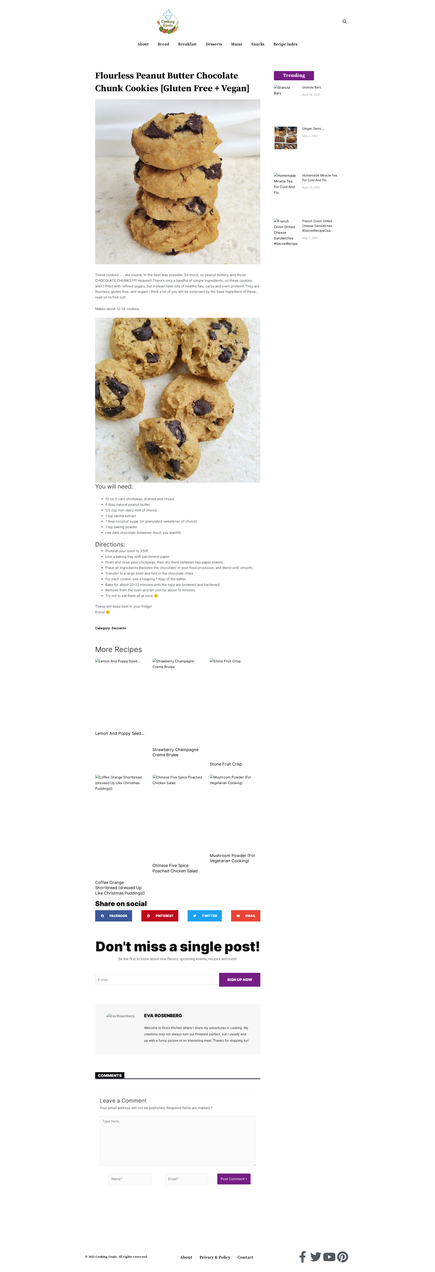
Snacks (257, 44)
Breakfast (187, 44)
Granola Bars (311, 87)
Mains (236, 44)
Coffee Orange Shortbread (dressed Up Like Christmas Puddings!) (120, 887)
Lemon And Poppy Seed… (120, 733)
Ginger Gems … (313, 128)
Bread (163, 44)
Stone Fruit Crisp (226, 764)
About (143, 44)
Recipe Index (285, 44)
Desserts (214, 44)
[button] (344, 21)
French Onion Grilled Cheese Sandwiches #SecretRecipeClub (317, 225)
